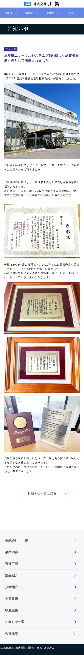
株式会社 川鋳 (23, 647)
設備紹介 (29, 13)
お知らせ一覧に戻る (42, 493)
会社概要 (50, 13)
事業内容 (8, 13)
